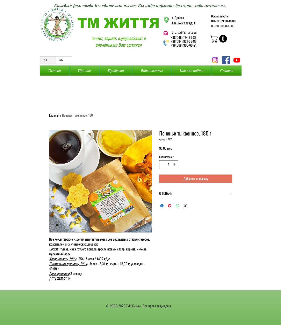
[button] (219, 39)
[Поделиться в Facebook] (161, 205)
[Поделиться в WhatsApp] (177, 205)
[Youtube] (237, 60)
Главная (54, 115)
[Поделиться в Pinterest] (169, 205)
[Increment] (175, 164)
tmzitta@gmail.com (184, 32)
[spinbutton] (168, 164)
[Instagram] (215, 60)
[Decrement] (162, 164)
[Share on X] (185, 205)
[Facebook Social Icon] (226, 60)
